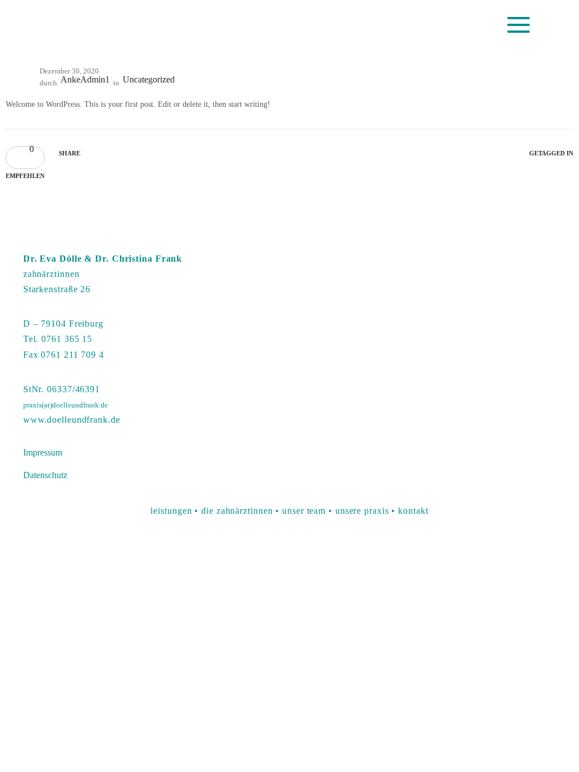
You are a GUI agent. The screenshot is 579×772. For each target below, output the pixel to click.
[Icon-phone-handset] (366, 26)
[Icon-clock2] (395, 26)
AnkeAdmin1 (85, 79)
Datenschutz (45, 475)
